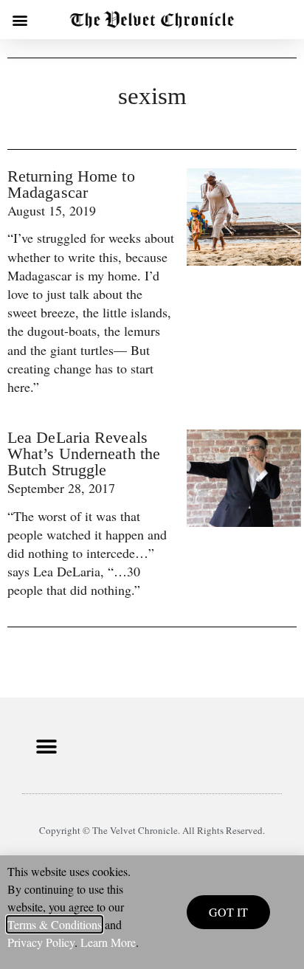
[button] (19, 19)
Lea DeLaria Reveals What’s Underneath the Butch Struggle (83, 453)
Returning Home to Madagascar (71, 184)
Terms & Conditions (54, 924)
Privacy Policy (41, 942)
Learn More (108, 942)
